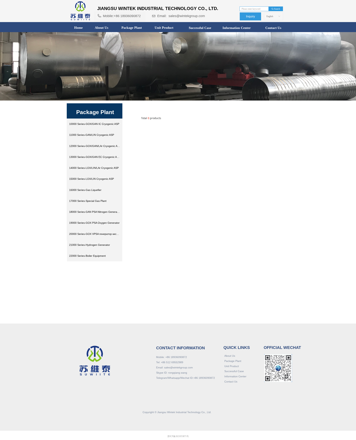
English (269, 16)
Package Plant (131, 27)
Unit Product (164, 27)
